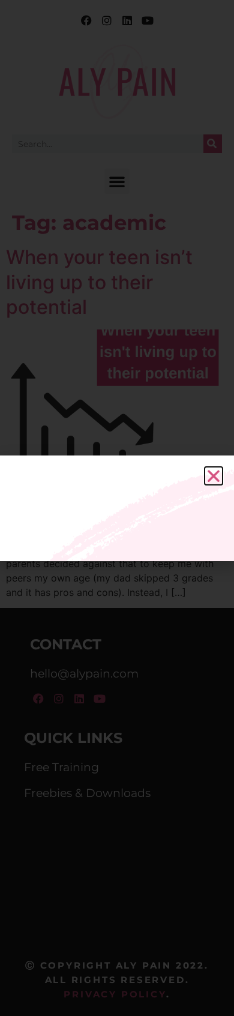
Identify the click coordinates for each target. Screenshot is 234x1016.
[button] (213, 475)
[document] (117, 508)
